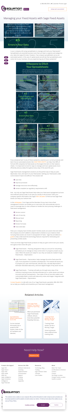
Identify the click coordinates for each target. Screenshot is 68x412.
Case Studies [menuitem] (38, 375)
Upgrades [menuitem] (21, 381)
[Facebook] (6, 63)
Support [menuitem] (20, 375)
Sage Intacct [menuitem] (4, 370)
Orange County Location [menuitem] (58, 377)
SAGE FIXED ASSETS (40, 162)
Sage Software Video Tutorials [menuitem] (41, 372)
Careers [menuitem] (54, 371)
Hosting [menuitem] (20, 379)
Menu (26, 9)
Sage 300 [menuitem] (4, 368)
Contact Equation (15, 282)
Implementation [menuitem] (22, 371)
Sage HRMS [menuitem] (4, 373)
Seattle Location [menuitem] (56, 379)
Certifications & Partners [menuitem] (59, 370)
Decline (56, 405)
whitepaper (18, 202)
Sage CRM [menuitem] (4, 371)
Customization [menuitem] (22, 373)
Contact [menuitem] (54, 373)
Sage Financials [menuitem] (5, 382)
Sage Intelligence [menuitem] (6, 377)
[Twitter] (6, 57)
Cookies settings (29, 405)
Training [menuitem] (20, 377)
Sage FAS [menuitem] (4, 375)
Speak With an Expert (57, 9)
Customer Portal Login (59, 4)
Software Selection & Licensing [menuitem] (24, 369)
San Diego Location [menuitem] (57, 375)
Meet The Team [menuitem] (56, 368)
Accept (43, 405)
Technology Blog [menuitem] (39, 368)
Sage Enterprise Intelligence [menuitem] (6, 380)
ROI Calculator (40, 196)
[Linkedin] (6, 60)
